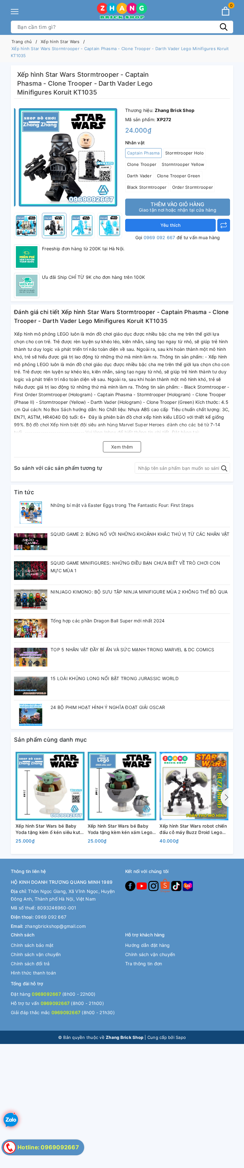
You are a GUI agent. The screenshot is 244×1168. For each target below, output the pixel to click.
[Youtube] (142, 885)
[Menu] (14, 11)
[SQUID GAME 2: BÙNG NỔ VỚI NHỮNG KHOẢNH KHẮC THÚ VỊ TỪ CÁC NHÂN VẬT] (30, 541)
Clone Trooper (141, 164)
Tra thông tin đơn (143, 963)
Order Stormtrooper (192, 187)
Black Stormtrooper (147, 187)
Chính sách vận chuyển (36, 954)
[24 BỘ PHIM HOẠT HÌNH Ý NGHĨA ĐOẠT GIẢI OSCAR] (30, 715)
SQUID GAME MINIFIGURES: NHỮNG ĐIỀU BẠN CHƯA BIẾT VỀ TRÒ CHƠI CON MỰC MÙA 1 (135, 566)
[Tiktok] (177, 885)
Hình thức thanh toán (33, 972)
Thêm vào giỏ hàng (177, 207)
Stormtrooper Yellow (183, 164)
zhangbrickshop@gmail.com (55, 926)
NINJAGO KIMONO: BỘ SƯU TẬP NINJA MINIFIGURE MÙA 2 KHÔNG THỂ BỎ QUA (139, 591)
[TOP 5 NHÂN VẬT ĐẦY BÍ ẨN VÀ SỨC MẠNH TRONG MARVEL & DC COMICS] (30, 657)
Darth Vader (139, 175)
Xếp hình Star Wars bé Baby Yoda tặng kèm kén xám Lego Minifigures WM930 (120, 829)
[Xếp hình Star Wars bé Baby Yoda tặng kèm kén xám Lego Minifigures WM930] (122, 786)
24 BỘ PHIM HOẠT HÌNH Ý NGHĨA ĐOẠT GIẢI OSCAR (108, 707)
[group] (68, 157)
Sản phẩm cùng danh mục (50, 739)
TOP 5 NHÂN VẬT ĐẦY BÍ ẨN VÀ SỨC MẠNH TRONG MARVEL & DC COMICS (132, 649)
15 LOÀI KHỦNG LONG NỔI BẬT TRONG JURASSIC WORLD (115, 678)
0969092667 (46, 994)
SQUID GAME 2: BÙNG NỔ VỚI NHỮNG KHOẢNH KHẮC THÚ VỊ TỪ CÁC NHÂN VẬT (140, 534)
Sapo (181, 1037)
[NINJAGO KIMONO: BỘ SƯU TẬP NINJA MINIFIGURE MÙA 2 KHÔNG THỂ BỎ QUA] (30, 599)
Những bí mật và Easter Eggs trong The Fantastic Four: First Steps (122, 505)
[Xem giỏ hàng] (225, 11)
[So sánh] (223, 225)
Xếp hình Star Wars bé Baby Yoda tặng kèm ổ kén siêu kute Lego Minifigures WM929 (49, 829)
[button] (225, 797)
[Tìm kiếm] (223, 27)
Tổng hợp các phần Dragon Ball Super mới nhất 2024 (108, 620)
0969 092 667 (159, 237)
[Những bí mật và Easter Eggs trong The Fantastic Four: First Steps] (30, 513)
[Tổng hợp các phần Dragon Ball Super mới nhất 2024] (30, 628)
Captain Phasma (143, 152)
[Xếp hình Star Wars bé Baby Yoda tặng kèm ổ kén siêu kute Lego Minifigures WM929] (50, 786)
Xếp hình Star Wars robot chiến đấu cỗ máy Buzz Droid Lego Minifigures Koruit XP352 (193, 829)
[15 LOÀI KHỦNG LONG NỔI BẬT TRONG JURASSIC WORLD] (30, 686)
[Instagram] (154, 885)
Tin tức (24, 492)
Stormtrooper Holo (184, 152)
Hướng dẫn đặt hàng (147, 945)
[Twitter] (165, 885)
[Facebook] (131, 885)
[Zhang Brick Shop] (122, 11)
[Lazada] (188, 885)
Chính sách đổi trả (30, 963)
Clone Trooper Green (178, 175)
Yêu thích (170, 225)
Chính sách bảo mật (32, 945)
